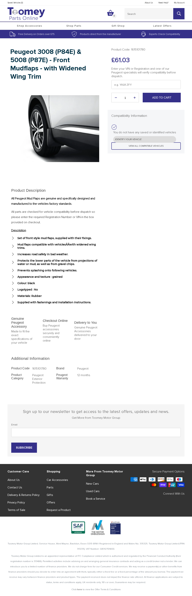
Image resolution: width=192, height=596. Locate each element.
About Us (14, 480)
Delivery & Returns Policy (24, 495)
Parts (50, 487)
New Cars (92, 484)
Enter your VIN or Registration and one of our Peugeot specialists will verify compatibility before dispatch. (143, 72)
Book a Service (95, 499)
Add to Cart (161, 97)
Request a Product (59, 510)
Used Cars (93, 491)
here (79, 589)
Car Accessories (57, 480)
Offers (51, 502)
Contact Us (15, 487)
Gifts (50, 495)
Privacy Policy (16, 502)
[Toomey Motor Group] (26, 13)
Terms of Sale (16, 510)
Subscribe (24, 448)
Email (14, 424)
